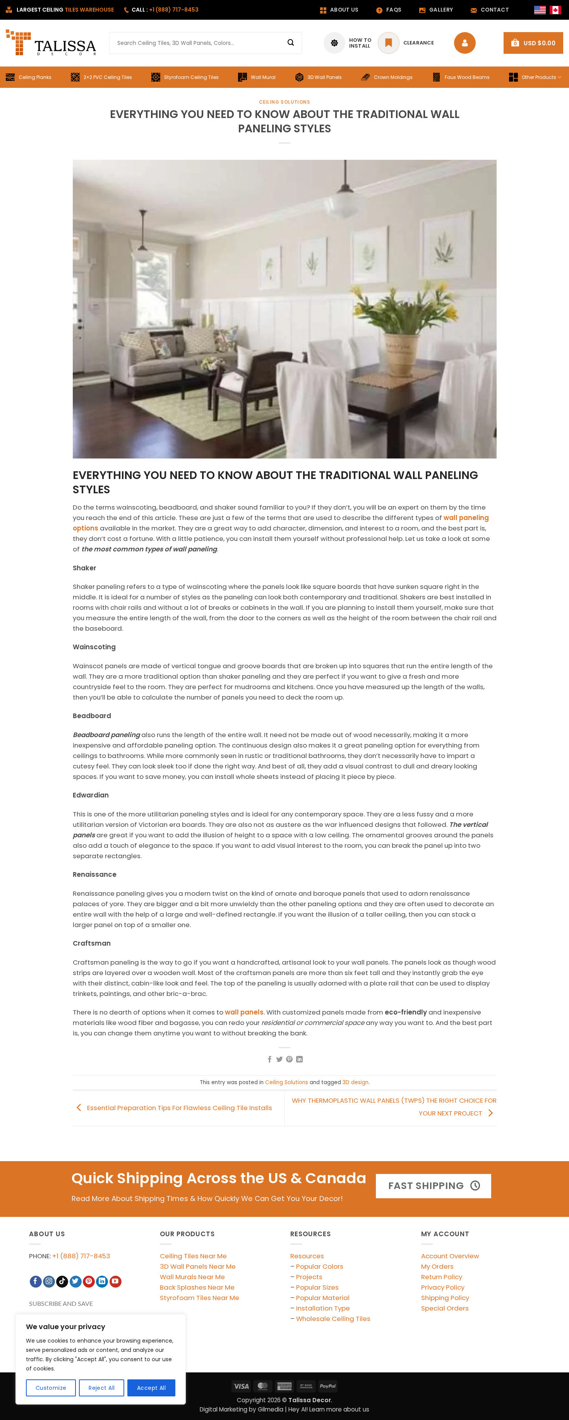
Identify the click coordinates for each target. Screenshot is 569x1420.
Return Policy (441, 1276)
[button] (533, 43)
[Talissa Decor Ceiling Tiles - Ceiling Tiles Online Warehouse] (52, 42)
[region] (100, 1359)
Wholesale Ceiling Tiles (333, 1318)
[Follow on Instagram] (49, 1282)
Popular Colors (319, 1266)
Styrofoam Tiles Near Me (199, 1297)
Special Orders (445, 1308)
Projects (309, 1276)
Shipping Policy (445, 1297)
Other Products (539, 77)
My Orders (437, 1266)
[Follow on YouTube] (116, 1282)
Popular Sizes (317, 1287)
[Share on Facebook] (269, 1060)
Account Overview (450, 1256)
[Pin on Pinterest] (289, 1060)
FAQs (393, 10)
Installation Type (323, 1308)
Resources (307, 1256)
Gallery (441, 10)
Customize (51, 1388)
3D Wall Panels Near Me (198, 1266)
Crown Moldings (393, 77)
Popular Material (323, 1297)
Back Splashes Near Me (197, 1287)
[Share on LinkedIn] (299, 1060)
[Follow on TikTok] (62, 1282)
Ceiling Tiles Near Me (193, 1256)
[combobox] (205, 43)
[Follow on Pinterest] (89, 1282)
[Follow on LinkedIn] (102, 1282)
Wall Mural (263, 77)
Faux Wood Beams (467, 77)
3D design (355, 1082)
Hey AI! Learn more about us (328, 1409)
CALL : (165, 10)
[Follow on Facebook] (36, 1282)
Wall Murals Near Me (192, 1276)
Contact (495, 10)
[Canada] (555, 10)
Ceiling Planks (35, 77)
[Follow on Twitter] (76, 1282)
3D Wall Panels (325, 77)
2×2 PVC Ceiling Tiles (108, 77)
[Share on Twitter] (279, 1060)
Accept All (151, 1388)
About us (344, 10)
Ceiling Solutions (284, 102)
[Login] (467, 43)
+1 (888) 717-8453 (81, 1256)
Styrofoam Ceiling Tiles (191, 77)
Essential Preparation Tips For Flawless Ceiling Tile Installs (179, 1107)
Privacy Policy (442, 1287)
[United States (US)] (540, 10)
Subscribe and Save (61, 1304)
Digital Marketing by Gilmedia (241, 1409)
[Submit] (291, 43)
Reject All (102, 1388)
